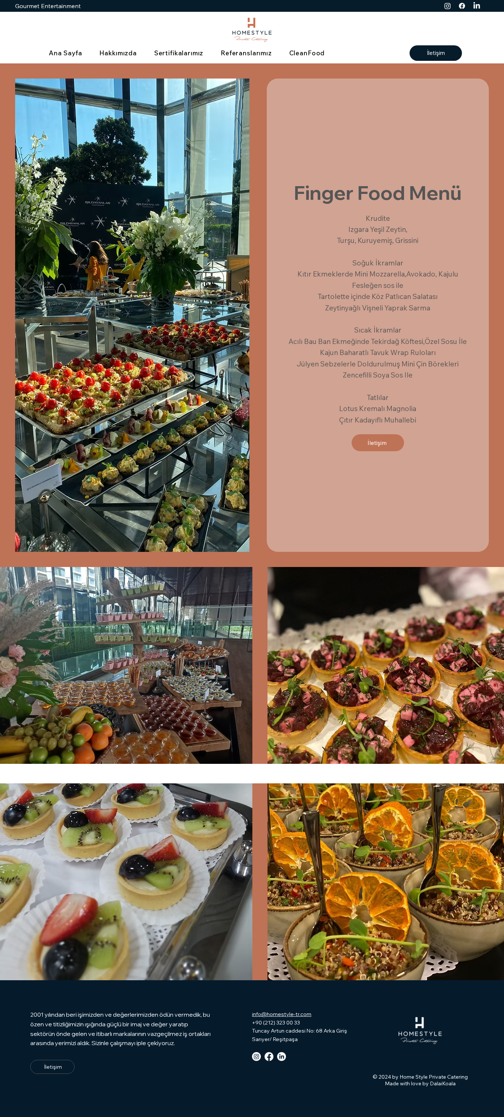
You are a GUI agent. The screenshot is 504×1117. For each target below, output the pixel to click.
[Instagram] (447, 6)
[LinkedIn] (477, 6)
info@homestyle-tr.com (281, 1014)
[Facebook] (462, 6)
